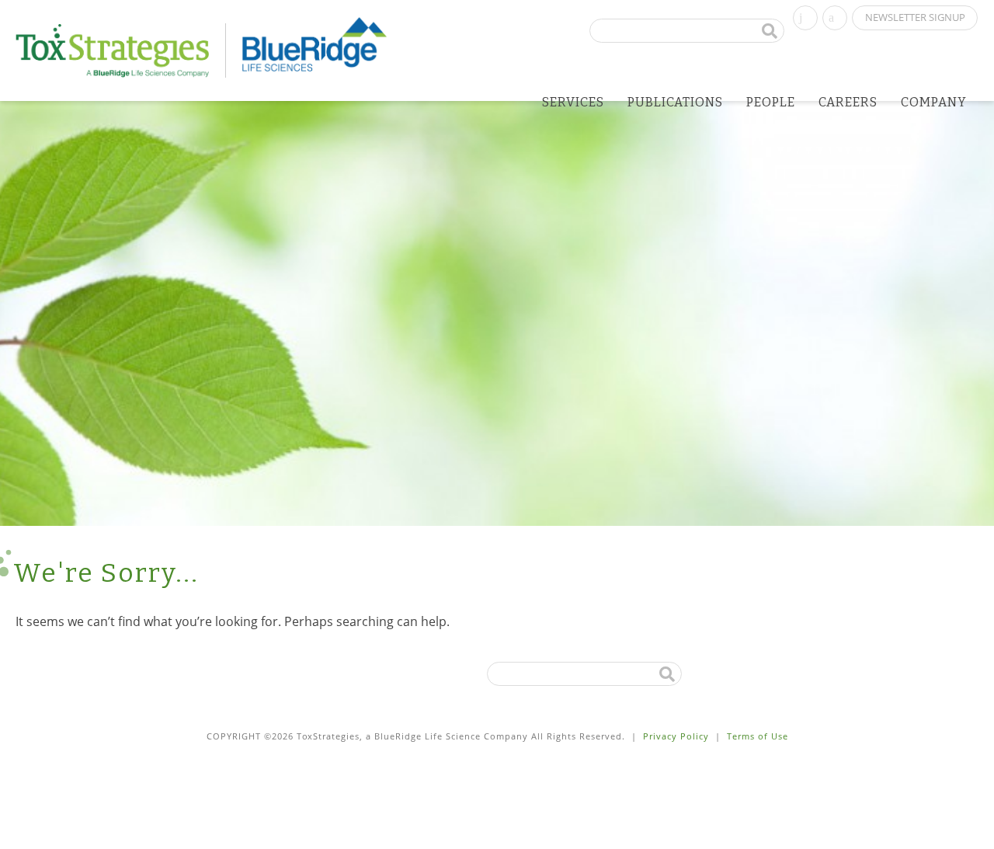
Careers (848, 102)
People (770, 102)
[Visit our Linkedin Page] (805, 16)
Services (573, 102)
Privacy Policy (676, 736)
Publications (675, 102)
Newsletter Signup (915, 17)
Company (934, 102)
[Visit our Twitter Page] (835, 16)
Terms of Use (757, 736)
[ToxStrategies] (121, 50)
